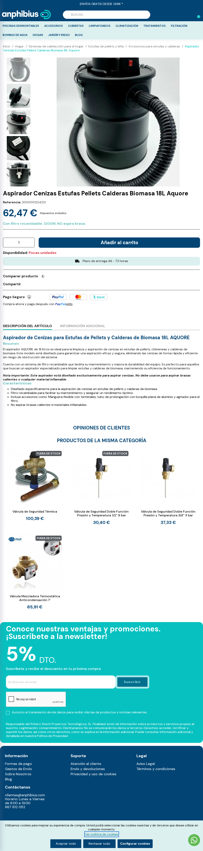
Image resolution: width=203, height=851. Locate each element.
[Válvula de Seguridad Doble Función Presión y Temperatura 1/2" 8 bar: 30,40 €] (101, 487)
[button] (197, 15)
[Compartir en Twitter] (33, 284)
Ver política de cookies (101, 834)
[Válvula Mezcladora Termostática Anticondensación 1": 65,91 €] (35, 571)
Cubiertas (76, 26)
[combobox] (106, 15)
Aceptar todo (66, 843)
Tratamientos (154, 26)
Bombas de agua (15, 35)
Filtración (179, 26)
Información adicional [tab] (82, 326)
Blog (79, 35)
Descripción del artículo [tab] (27, 326)
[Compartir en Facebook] (26, 284)
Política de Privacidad (52, 736)
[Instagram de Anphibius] (9, 816)
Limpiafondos (99, 26)
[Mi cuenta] (191, 15)
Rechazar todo (99, 843)
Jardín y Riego (59, 35)
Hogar (38, 35)
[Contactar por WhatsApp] (194, 840)
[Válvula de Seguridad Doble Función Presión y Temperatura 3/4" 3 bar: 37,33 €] (168, 487)
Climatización (127, 26)
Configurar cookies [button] (135, 843)
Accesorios (53, 26)
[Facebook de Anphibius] (17, 816)
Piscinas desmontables (21, 26)
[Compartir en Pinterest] (40, 284)
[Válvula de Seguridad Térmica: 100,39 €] (35, 485)
